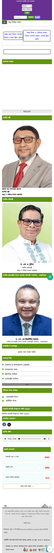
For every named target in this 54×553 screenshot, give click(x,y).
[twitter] (9, 425)
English (37, 17)
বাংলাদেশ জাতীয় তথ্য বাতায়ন (26, 1)
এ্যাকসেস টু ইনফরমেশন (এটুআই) (17, 364)
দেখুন (27, 13)
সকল (27, 384)
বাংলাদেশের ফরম (11, 369)
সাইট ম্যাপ (27, 523)
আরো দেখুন (27, 111)
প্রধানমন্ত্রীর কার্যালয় (11, 378)
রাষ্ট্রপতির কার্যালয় (11, 374)
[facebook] (4, 425)
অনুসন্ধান (31, 17)
